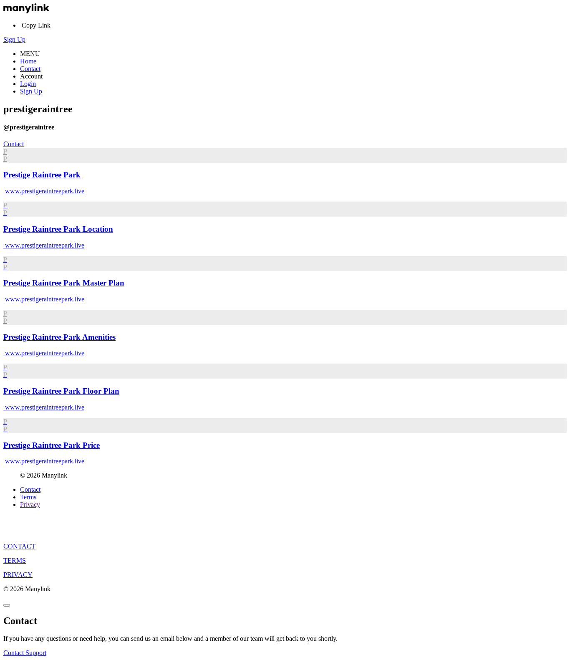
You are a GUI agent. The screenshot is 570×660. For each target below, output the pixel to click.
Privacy (30, 504)
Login (28, 83)
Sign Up (14, 39)
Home (28, 61)
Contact (30, 68)
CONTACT (19, 546)
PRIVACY (18, 574)
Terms (28, 497)
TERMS (14, 560)
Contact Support (24, 652)
